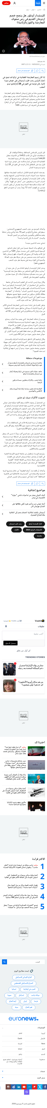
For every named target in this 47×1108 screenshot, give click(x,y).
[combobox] (23, 961)
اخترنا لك (40, 742)
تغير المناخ (28, 1007)
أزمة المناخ (12, 1001)
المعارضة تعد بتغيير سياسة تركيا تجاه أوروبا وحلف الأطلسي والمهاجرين (26, 390)
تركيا (27, 10)
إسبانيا (14, 989)
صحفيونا (42, 1059)
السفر (43, 1049)
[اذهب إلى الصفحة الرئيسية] (38, 3)
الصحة (20, 1043)
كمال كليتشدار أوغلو (35, 523)
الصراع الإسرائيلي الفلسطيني (23, 983)
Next (43, 1043)
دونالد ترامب (35, 995)
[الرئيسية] (44, 10)
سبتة (16, 1007)
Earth (20, 1038)
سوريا (9, 995)
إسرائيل (21, 995)
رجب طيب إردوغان (15, 523)
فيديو (43, 1054)
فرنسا (36, 1001)
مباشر (6, 3)
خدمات (42, 1071)
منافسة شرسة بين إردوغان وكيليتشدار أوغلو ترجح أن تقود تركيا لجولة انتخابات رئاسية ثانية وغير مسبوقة (25, 364)
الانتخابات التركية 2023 (34, 529)
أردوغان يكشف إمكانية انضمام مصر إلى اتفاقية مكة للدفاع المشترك (27, 513)
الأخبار (39, 10)
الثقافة (20, 1049)
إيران (25, 1001)
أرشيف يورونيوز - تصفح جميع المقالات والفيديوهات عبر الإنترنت (12, 1061)
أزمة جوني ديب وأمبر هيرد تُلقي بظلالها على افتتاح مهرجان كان (28, 505)
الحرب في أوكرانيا (29, 989)
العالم (33, 10)
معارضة (39, 535)
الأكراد (16, 529)
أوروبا (43, 1033)
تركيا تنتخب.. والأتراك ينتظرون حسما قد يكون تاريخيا (27, 381)
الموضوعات (41, 1027)
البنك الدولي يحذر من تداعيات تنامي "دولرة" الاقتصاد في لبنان (28, 496)
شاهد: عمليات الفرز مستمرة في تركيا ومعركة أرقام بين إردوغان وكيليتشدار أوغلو (26, 373)
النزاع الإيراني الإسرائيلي (23, 977)
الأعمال (43, 1038)
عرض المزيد (41, 1077)
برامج (20, 1054)
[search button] (4, 961)
